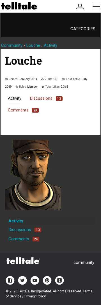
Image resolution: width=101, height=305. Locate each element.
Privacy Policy (35, 296)
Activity (14, 98)
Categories (82, 28)
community (84, 262)
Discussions (45, 98)
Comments (22, 110)
